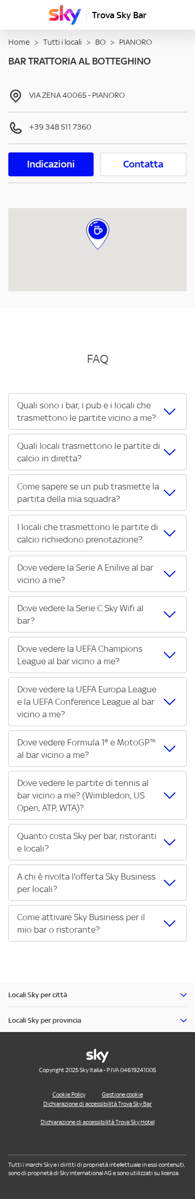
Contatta (143, 164)
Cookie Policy (69, 1094)
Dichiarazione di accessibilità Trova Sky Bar (97, 1104)
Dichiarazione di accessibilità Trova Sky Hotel (97, 1122)
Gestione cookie (122, 1094)
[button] (97, 411)
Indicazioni (51, 164)
